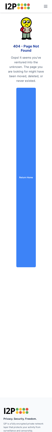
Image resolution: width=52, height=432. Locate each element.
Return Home (26, 177)
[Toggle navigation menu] (46, 6)
